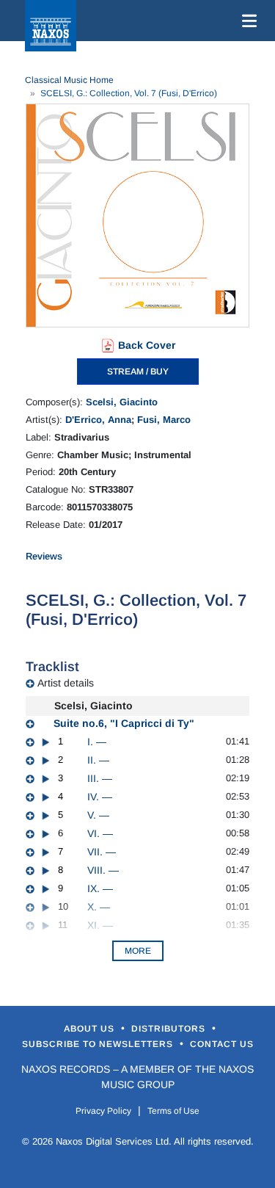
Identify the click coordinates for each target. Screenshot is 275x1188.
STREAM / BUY (138, 371)
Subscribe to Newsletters (99, 1044)
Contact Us (222, 1044)
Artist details (65, 683)
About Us (90, 1029)
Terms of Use (173, 1111)
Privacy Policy (103, 1111)
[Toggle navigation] (246, 20)
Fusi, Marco (164, 419)
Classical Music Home (69, 80)
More (138, 951)
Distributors (169, 1029)
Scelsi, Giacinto (122, 402)
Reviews (44, 556)
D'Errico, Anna (98, 419)
